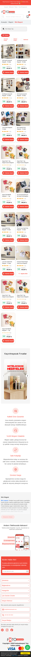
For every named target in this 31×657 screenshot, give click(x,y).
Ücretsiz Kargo (6, 39)
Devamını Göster (7, 517)
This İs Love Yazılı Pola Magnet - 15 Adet (22, 228)
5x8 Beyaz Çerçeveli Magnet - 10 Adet (22, 61)
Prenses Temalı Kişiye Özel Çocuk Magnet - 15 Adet (22, 263)
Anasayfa (6, 7)
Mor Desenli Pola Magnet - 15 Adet (21, 128)
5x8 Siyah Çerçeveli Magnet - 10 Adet (7, 61)
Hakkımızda (11, 7)
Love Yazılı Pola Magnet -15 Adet (6, 228)
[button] (27, 376)
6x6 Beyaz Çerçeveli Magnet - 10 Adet (7, 94)
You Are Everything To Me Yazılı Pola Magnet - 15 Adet (23, 196)
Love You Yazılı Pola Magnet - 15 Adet (7, 262)
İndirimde (26, 39)
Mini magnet (4, 500)
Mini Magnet (19, 22)
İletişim (16, 7)
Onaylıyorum (25, 653)
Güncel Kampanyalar (22, 7)
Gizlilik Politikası (15, 655)
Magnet (11, 22)
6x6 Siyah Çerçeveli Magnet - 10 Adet (22, 94)
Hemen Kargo (15, 39)
